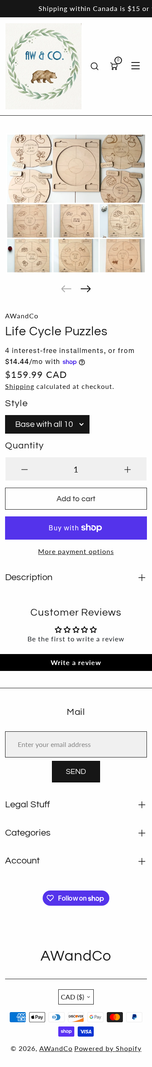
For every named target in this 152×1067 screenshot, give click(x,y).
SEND (76, 772)
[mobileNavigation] (135, 66)
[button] (66, 288)
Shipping (19, 386)
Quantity (24, 446)
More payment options (76, 551)
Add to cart (76, 499)
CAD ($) (72, 997)
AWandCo (56, 1048)
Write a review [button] (76, 662)
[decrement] (24, 469)
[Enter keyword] (94, 66)
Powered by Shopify (107, 1048)
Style (16, 403)
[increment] (127, 469)
